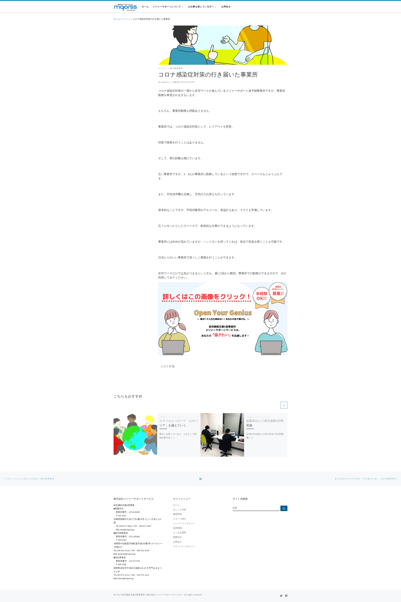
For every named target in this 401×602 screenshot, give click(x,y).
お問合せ (177, 542)
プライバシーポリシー (184, 546)
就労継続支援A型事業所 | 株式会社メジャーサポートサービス (152, 594)
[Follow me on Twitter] (281, 596)
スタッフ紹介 (179, 519)
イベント (126, 19)
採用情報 (177, 528)
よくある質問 (179, 532)
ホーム (117, 19)
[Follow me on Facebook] (286, 596)
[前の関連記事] (276, 405)
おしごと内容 (179, 509)
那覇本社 (177, 537)
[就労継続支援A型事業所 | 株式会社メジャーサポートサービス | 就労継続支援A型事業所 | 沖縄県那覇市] (125, 6)
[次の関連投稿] (283, 405)
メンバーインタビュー (184, 523)
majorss (165, 82)
